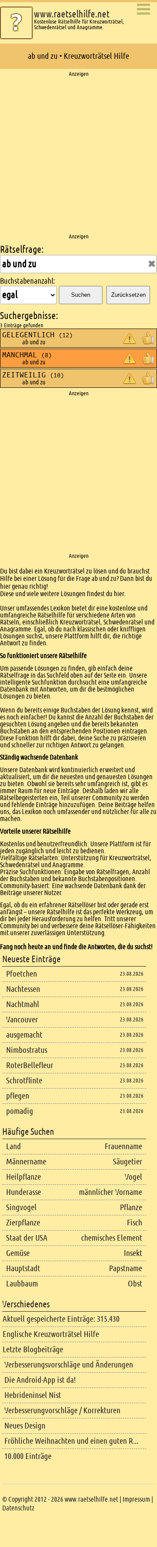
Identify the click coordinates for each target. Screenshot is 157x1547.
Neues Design (24, 1425)
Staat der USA (27, 1237)
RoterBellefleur (29, 1065)
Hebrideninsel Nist (32, 1395)
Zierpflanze (23, 1222)
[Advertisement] (78, 155)
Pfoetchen (21, 973)
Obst (135, 1283)
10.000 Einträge (27, 1456)
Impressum (136, 1499)
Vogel (133, 1176)
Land (13, 1146)
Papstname (125, 1268)
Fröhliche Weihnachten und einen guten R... (71, 1440)
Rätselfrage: (22, 249)
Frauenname (123, 1146)
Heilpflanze (23, 1176)
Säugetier (127, 1161)
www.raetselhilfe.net (71, 14)
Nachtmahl (22, 1004)
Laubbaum (22, 1283)
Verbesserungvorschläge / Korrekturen (62, 1410)
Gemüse (18, 1253)
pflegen (17, 1095)
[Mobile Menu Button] (143, 10)
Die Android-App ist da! (40, 1379)
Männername (26, 1161)
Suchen (80, 295)
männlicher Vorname (110, 1192)
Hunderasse (23, 1192)
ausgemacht (24, 1034)
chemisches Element (111, 1237)
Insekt (133, 1253)
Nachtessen (23, 989)
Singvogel (21, 1207)
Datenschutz (18, 1508)
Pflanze (131, 1207)
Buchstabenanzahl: (27, 281)
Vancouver (22, 1019)
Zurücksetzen (128, 295)
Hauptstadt (23, 1268)
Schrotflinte (24, 1080)
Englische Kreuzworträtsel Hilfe (51, 1334)
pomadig (19, 1111)
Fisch (134, 1222)
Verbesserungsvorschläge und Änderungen (68, 1364)
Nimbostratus (26, 1050)
